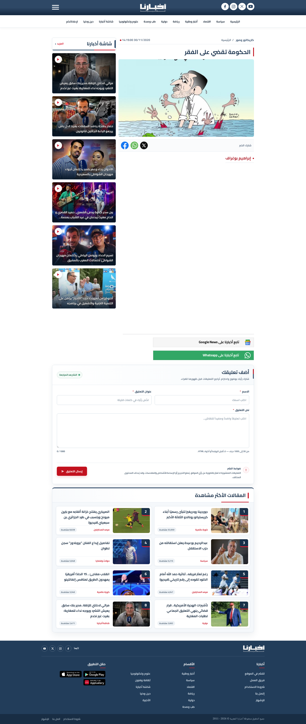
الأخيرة (147, 700)
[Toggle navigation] (55, 7)
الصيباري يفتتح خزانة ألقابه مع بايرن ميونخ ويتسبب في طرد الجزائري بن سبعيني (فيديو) (85, 517)
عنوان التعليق (142, 392)
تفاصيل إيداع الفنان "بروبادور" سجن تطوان (85, 545)
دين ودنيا (88, 21)
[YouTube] (44, 648)
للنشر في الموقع (255, 673)
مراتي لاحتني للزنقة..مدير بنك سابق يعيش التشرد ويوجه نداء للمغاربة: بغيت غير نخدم (85, 611)
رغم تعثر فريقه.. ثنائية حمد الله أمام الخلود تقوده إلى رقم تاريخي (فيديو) (184, 576)
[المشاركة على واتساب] (134, 145)
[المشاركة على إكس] (144, 145)
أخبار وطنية (191, 21)
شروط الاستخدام (255, 686)
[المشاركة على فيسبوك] (125, 145)
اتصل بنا (56, 719)
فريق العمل (257, 680)
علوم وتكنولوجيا (128, 21)
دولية (164, 21)
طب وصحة (150, 21)
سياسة (220, 21)
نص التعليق (241, 410)
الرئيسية (235, 21)
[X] (52, 648)
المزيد (59, 44)
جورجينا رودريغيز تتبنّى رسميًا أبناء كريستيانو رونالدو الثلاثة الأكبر (185, 514)
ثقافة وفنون (143, 680)
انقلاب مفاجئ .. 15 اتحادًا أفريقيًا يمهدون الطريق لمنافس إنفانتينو (86, 576)
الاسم (244, 392)
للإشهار (260, 700)
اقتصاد (207, 21)
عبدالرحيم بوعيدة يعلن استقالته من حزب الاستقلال (183, 545)
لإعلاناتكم (72, 21)
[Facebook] (68, 648)
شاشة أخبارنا (106, 21)
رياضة (176, 21)
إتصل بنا (260, 693)
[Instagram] (60, 648)
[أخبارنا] (254, 648)
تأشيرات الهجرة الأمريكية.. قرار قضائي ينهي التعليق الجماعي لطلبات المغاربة (187, 611)
